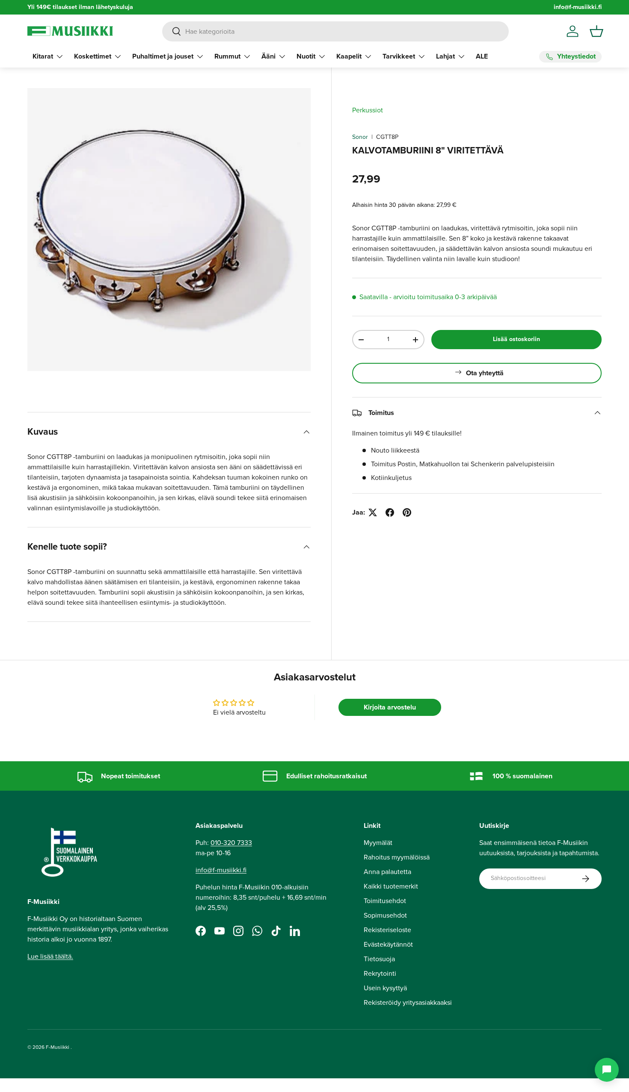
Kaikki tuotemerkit (391, 886)
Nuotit (306, 56)
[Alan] (607, 1070)
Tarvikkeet (399, 56)
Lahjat (445, 56)
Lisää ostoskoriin (516, 339)
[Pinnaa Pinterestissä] (406, 512)
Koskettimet (92, 56)
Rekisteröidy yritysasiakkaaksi (408, 1002)
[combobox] (335, 31)
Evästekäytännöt (388, 944)
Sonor (360, 136)
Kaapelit (349, 56)
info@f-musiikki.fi (578, 7)
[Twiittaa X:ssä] (372, 512)
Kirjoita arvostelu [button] (390, 707)
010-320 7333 (231, 843)
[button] (596, 31)
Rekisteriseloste (387, 930)
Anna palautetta (387, 872)
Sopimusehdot (385, 915)
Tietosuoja (379, 959)
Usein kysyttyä (385, 988)
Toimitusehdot (385, 901)
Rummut (227, 56)
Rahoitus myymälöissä (397, 857)
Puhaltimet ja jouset (162, 56)
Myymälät (378, 843)
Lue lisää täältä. (50, 957)
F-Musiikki (57, 1047)
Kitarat (43, 56)
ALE (482, 56)
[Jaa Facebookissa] (389, 512)
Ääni (268, 56)
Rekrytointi (380, 973)
